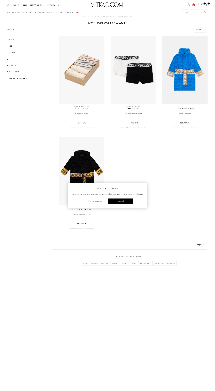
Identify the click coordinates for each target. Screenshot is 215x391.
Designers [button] (13, 39)
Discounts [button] (13, 71)
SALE (60, 5)
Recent (198, 30)
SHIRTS (85, 263)
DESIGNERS (51, 5)
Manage (139, 194)
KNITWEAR (104, 263)
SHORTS (114, 263)
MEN (8, 5)
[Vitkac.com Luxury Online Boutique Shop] (106, 4)
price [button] (10, 59)
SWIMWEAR (171, 263)
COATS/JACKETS (145, 263)
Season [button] (12, 65)
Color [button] (11, 53)
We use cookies (107, 188)
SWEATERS (133, 263)
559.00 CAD (185, 123)
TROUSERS (94, 263)
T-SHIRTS (123, 263)
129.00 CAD (81, 123)
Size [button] (10, 46)
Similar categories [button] (17, 78)
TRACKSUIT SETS (159, 263)
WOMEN (16, 5)
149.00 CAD (133, 123)
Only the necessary (94, 201)
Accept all (120, 201)
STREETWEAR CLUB (36, 5)
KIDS (25, 5)
